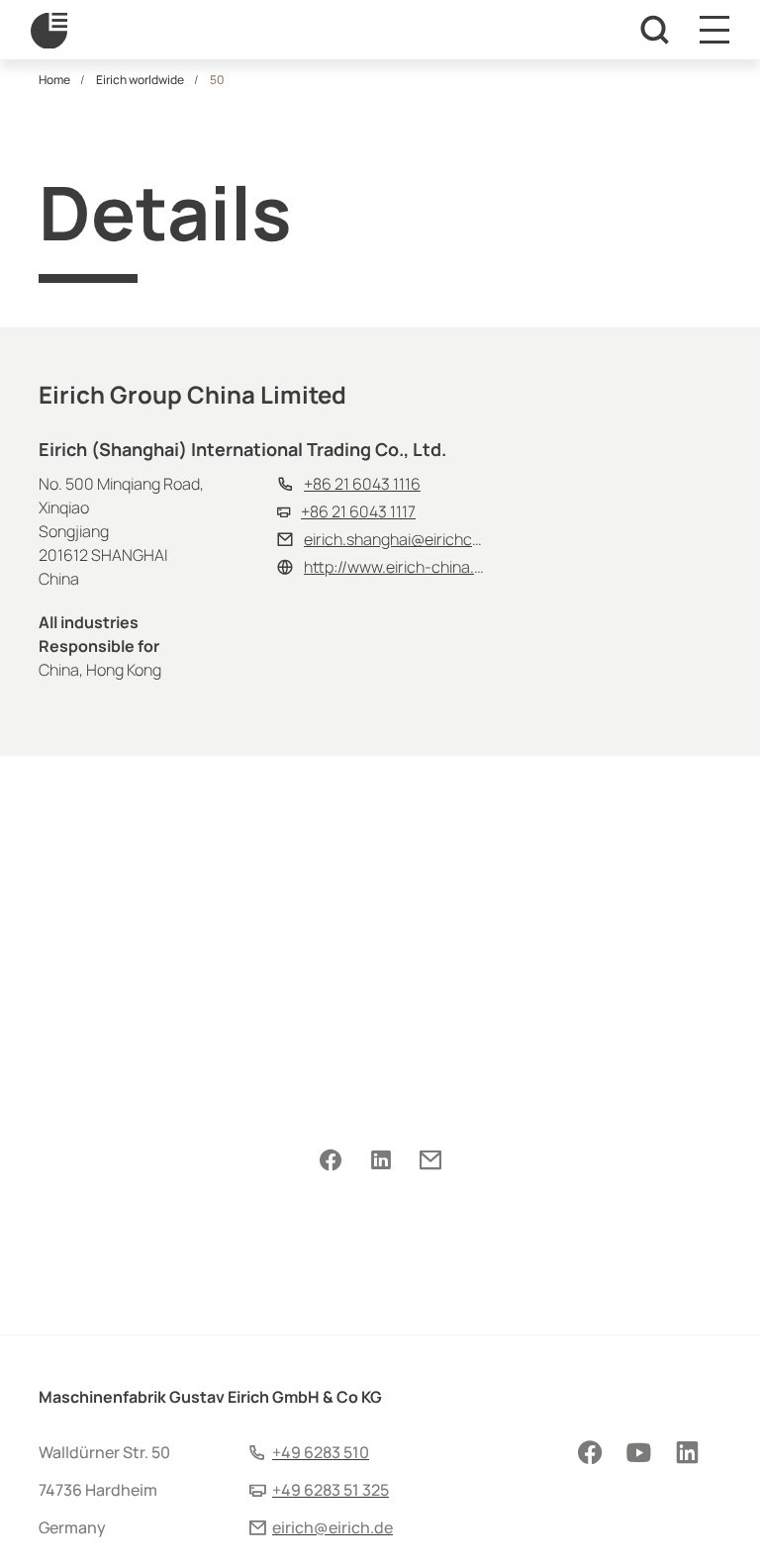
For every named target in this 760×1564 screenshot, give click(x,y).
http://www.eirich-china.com (404, 567)
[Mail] (430, 1161)
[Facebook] (330, 1161)
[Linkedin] (380, 1161)
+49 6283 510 (320, 1452)
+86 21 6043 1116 (362, 484)
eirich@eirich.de (332, 1527)
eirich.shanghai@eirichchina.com (420, 539)
